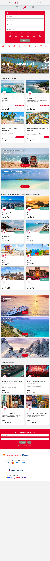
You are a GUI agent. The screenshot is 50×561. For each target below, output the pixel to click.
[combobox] (25, 16)
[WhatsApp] (47, 558)
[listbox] (25, 20)
